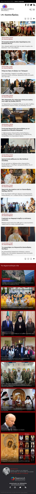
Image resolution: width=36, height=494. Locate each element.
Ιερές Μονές (6, 280)
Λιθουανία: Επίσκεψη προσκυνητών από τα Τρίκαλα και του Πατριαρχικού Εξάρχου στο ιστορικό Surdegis (15, 359)
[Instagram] (28, 5)
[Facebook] (25, 5)
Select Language (19, 1)
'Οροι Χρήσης (24, 492)
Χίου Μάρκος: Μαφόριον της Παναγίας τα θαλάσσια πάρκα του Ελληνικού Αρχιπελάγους (16, 386)
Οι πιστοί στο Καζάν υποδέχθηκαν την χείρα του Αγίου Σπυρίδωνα (17, 307)
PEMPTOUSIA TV (5, 428)
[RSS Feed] (34, 5)
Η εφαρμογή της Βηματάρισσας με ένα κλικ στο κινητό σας (15, 461)
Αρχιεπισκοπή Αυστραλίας (7, 407)
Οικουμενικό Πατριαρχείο (7, 356)
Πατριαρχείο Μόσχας (6, 305)
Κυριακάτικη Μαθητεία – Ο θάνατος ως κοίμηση (12, 429)
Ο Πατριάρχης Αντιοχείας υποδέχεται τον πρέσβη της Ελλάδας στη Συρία (17, 334)
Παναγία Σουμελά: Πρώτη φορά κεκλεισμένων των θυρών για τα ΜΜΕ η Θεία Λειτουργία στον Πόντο (17, 283)
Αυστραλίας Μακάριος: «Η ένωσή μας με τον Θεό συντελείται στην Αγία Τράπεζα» (17, 409)
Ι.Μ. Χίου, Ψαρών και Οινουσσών (9, 383)
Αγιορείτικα (4, 459)
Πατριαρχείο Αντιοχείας (7, 331)
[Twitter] (31, 5)
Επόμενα (34, 18)
